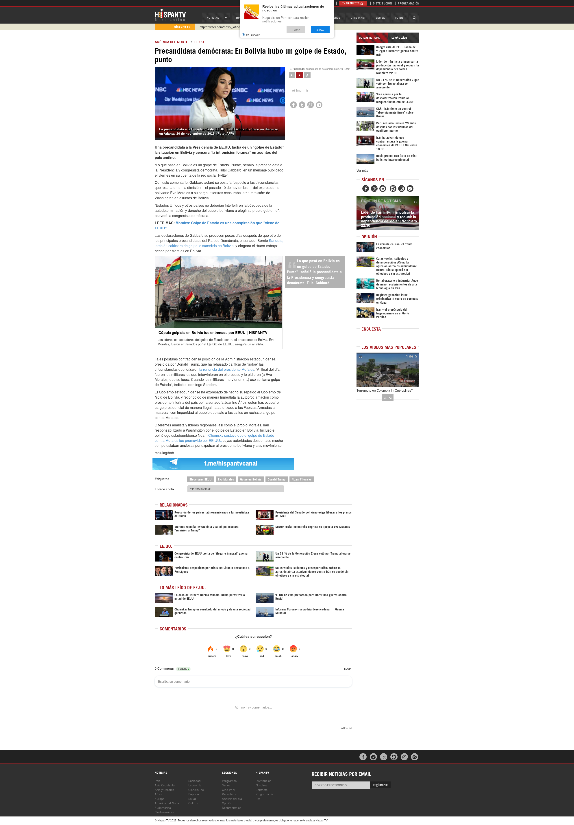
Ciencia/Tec (196, 789)
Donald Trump (276, 479)
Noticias (213, 17)
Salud (192, 798)
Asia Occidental (165, 785)
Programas (229, 780)
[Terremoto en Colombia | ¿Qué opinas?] (388, 370)
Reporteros (229, 794)
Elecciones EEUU (200, 479)
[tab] (372, 38)
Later (296, 29)
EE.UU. (199, 42)
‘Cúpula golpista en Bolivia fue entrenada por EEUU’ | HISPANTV (212, 332)
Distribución (382, 3)
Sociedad (194, 780)
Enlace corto (164, 489)
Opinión (227, 803)
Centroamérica (164, 812)
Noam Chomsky (301, 479)
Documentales (231, 807)
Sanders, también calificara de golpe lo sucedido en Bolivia (219, 243)
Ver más (362, 170)
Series (380, 17)
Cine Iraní (358, 17)
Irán (157, 780)
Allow (320, 29)
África (159, 794)
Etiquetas (162, 478)
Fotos (399, 17)
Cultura (193, 803)
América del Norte (171, 42)
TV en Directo (351, 3)
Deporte (193, 794)
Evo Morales (226, 479)
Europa (159, 798)
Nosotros (261, 785)
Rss (258, 798)
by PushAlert (253, 34)
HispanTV (170, 14)
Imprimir (302, 90)
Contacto (261, 789)
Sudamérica (163, 807)
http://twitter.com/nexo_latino (220, 27)
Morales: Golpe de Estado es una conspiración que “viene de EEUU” (217, 225)
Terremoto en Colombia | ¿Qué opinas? (385, 390)
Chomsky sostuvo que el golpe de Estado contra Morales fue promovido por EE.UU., (214, 438)
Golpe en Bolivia (250, 479)
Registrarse (380, 784)
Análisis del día (232, 798)
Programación (408, 3)
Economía (195, 785)
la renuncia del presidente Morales (226, 369)
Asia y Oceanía (164, 789)
